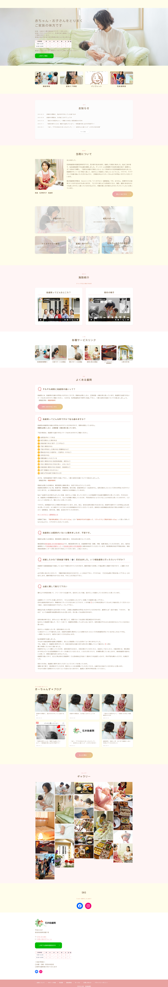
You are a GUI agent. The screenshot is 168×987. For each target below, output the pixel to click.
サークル (77, 982)
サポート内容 (52, 982)
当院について (41, 982)
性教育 (61, 982)
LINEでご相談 (43, 55)
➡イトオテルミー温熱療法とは (48, 514)
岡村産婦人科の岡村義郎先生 (54, 544)
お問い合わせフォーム (44, 939)
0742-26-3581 (41, 937)
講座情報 (69, 982)
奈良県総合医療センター (54, 546)
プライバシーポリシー (101, 982)
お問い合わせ (87, 982)
